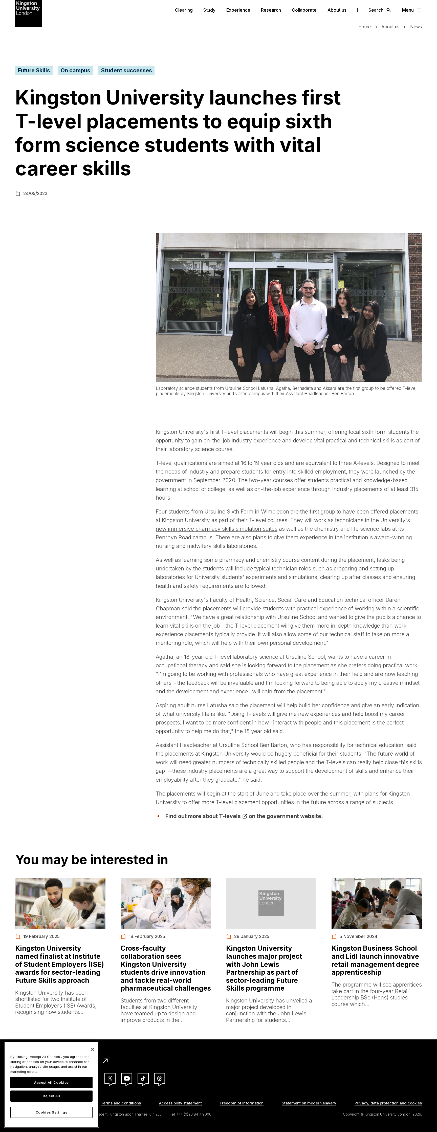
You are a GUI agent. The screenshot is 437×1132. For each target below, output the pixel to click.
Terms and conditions (121, 1103)
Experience (238, 10)
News (416, 26)
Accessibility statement (180, 1103)
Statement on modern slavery (309, 1103)
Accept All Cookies (51, 1082)
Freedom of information (242, 1103)
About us (336, 10)
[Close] (92, 1049)
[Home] (28, 13)
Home (364, 26)
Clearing (184, 10)
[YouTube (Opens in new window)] (126, 1078)
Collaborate (304, 10)
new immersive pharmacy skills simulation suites (216, 528)
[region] (51, 1085)
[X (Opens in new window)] (110, 1078)
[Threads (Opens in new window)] (159, 1078)
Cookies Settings (52, 1112)
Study (209, 10)
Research (271, 10)
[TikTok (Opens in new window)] (143, 1078)
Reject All (51, 1096)
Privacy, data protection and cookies (388, 1103)
